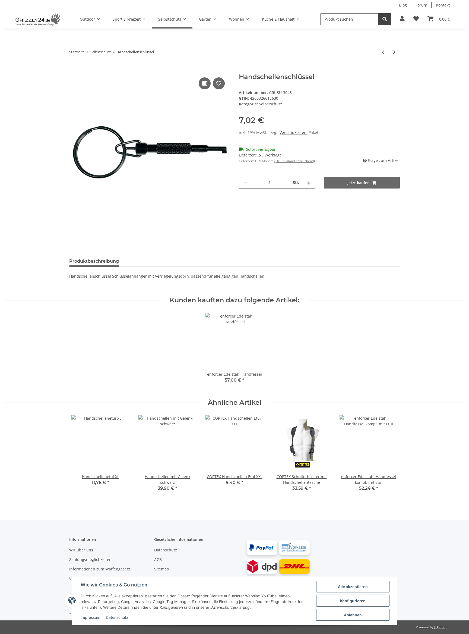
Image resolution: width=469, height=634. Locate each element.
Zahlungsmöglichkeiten (90, 559)
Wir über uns (81, 550)
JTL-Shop (440, 627)
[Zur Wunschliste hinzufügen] (416, 19)
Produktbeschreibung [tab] (94, 261)
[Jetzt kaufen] (73, 70)
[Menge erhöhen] (309, 182)
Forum (421, 5)
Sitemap (161, 569)
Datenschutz (165, 550)
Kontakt (443, 5)
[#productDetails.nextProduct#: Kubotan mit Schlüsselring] (394, 52)
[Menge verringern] (245, 182)
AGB (158, 559)
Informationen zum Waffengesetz (99, 569)
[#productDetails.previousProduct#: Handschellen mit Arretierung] (383, 52)
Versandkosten (294, 132)
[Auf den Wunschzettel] (219, 83)
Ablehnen (353, 615)
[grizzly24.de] (37, 19)
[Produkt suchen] (384, 19)
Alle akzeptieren (353, 586)
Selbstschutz (270, 103)
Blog (403, 5)
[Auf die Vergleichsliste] (205, 83)
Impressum (90, 617)
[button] (402, 19)
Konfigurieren (353, 600)
